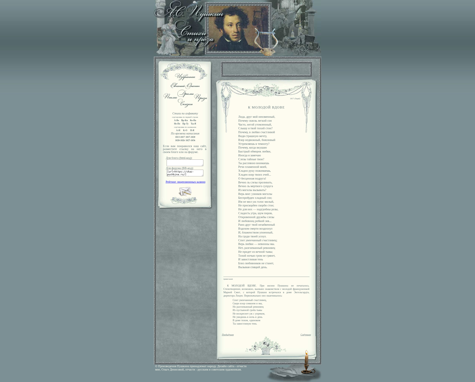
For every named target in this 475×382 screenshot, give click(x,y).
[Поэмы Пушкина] (170, 97)
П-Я (192, 130)
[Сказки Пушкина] (185, 106)
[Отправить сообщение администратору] (185, 195)
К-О (185, 130)
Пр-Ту (185, 123)
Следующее (306, 334)
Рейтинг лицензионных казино (185, 181)
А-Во (176, 120)
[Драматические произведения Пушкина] (185, 96)
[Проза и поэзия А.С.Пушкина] (237, 54)
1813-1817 (180, 137)
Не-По (177, 123)
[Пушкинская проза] (200, 100)
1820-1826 (180, 140)
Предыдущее (228, 334)
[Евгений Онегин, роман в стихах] (185, 88)
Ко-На (193, 120)
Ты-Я (193, 123)
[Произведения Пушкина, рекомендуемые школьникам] (185, 79)
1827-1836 (190, 140)
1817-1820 (190, 137)
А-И (178, 130)
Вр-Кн (184, 120)
